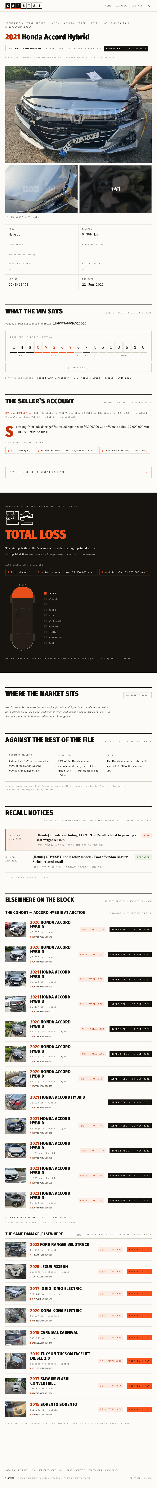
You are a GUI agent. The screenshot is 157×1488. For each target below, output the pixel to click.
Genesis (80, 1470)
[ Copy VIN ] (78, 367)
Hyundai (23, 1470)
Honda (55, 23)
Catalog (121, 5)
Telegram (135, 1478)
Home (108, 5)
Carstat (10, 1478)
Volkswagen (95, 1470)
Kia (33, 1470)
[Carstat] (23, 5)
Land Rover (112, 1470)
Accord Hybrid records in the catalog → (35, 1217)
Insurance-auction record (25, 23)
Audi (69, 1470)
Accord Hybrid (75, 23)
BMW (61, 1470)
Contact (137, 5)
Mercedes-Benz (47, 1470)
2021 (94, 23)
